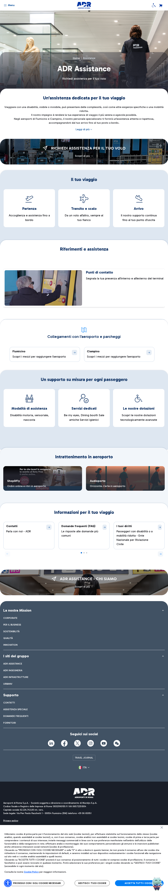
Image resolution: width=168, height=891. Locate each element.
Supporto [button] (11, 695)
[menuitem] (10, 618)
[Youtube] (103, 743)
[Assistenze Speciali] (154, 5)
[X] (77, 743)
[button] (160, 554)
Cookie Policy (31, 872)
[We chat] (117, 743)
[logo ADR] (84, 5)
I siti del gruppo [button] (16, 656)
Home (76, 58)
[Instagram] (90, 743)
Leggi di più (83, 129)
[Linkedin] (51, 743)
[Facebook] (64, 743)
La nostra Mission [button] (17, 610)
